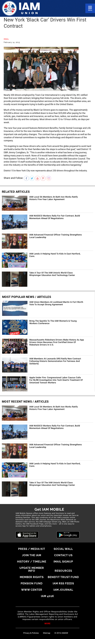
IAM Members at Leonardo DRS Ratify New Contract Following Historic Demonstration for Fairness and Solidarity (55, 361)
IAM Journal (63, 589)
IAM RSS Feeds (63, 583)
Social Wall (63, 548)
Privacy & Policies (31, 633)
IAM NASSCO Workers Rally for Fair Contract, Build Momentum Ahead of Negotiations (54, 217)
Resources (63, 570)
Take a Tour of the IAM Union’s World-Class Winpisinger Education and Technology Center (52, 274)
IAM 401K (47, 596)
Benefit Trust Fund (63, 577)
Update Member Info (31, 569)
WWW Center (31, 589)
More (47, 624)
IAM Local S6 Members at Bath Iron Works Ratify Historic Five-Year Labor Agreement (53, 198)
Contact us (63, 555)
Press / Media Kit (31, 548)
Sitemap (46, 633)
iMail (6, 39)
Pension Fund (32, 583)
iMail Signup (63, 561)
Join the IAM (31, 555)
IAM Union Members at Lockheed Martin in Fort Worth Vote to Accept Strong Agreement (56, 303)
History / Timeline (31, 561)
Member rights (32, 577)
